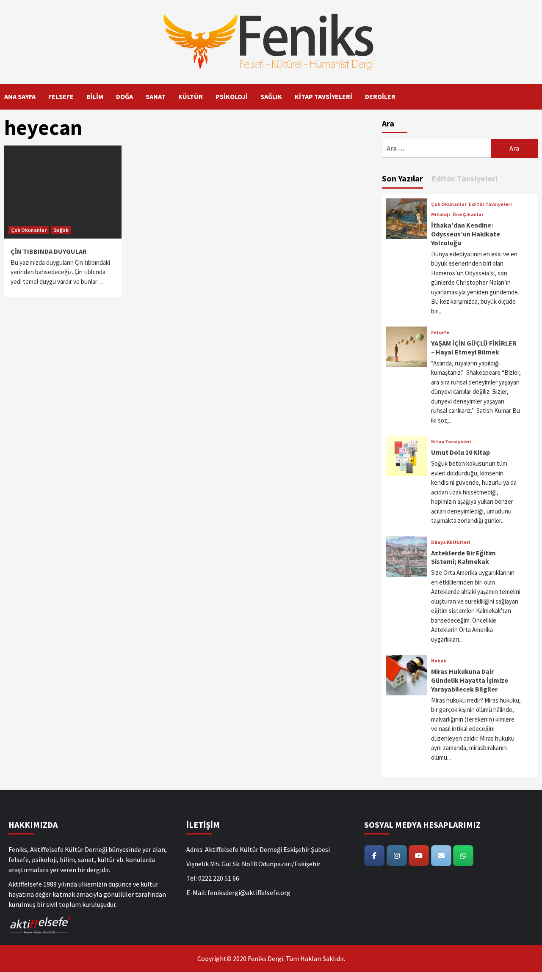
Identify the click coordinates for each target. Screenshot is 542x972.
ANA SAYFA (20, 96)
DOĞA (124, 96)
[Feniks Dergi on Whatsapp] (463, 855)
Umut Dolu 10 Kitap (460, 452)
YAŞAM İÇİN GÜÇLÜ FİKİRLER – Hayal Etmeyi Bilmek (474, 347)
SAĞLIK (271, 96)
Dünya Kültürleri (450, 542)
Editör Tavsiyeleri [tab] (464, 178)
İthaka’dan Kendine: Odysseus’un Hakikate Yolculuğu (465, 234)
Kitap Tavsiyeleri (451, 441)
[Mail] (441, 855)
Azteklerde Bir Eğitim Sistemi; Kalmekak (463, 557)
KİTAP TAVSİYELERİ (323, 96)
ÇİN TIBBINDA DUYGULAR (49, 251)
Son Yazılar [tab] (402, 178)
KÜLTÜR (190, 96)
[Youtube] (419, 855)
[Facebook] (374, 855)
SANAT (156, 96)
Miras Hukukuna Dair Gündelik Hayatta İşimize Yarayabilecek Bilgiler (469, 680)
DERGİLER (380, 96)
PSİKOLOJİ (232, 96)
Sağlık (61, 230)
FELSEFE (61, 96)
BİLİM (94, 96)
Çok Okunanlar (29, 230)
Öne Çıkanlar (468, 214)
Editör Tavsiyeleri (490, 204)
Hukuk (438, 660)
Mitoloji (440, 214)
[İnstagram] (397, 855)
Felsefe (440, 332)
